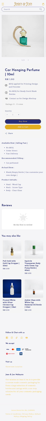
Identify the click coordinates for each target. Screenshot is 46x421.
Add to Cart (23, 127)
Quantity (8, 111)
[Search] (40, 9)
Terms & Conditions (13, 414)
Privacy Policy (28, 414)
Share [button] (10, 133)
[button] (2, 4)
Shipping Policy (26, 416)
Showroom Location (14, 367)
